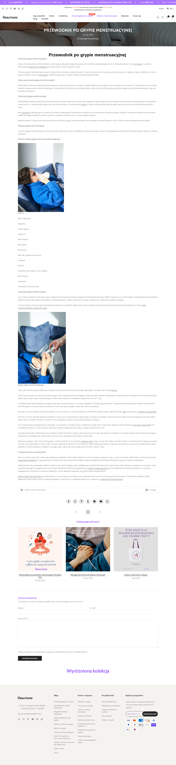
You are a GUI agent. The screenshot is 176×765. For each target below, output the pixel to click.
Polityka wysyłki (84, 702)
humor (114, 390)
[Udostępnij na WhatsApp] (107, 501)
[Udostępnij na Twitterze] (75, 501)
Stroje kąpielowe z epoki (83, 15)
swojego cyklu (87, 441)
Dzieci (51, 16)
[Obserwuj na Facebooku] (3, 8)
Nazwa (21, 608)
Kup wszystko (39, 16)
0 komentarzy (93, 39)
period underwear (38, 490)
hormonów (43, 75)
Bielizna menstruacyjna (107, 16)
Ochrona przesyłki (85, 706)
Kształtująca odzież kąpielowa (62, 706)
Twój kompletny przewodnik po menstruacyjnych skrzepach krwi (40, 576)
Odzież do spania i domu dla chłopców (62, 737)
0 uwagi (152, 490)
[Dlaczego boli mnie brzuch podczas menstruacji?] (76, 512)
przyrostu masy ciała (141, 425)
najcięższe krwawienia (27, 460)
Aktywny (125, 16)
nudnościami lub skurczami (111, 479)
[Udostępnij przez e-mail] (101, 501)
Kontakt (44, 19)
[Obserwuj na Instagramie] (7, 8)
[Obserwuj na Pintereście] (11, 8)
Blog (35, 19)
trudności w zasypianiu (146, 411)
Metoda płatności (109, 702)
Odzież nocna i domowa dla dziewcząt (64, 743)
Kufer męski (59, 749)
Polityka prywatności (86, 720)
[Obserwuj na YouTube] (15, 8)
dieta (83, 104)
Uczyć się (137, 16)
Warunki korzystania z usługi (87, 731)
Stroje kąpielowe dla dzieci (62, 719)
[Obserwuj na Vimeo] (19, 8)
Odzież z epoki (108, 720)
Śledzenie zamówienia (111, 706)
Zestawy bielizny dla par (64, 732)
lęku (124, 411)
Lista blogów (107, 716)
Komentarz (23, 618)
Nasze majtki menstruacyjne (30, 476)
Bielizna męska (60, 728)
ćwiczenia (25, 112)
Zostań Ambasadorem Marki (87, 741)
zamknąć (172, 2)
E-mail (93, 608)
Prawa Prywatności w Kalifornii (86, 725)
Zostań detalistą (84, 736)
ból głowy (138, 64)
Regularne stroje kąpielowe (60, 713)
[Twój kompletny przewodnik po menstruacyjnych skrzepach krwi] (100, 512)
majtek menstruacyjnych (98, 468)
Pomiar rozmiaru (85, 716)
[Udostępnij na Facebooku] (69, 501)
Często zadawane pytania (109, 711)
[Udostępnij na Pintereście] (81, 501)
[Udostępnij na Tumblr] (88, 501)
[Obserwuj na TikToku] (23, 8)
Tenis (56, 753)
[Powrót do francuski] (88, 512)
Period (27, 490)
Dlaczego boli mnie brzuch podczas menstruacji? (88, 575)
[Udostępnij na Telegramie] (94, 501)
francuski (83, 39)
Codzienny (63, 16)
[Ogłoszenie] (33, 2)
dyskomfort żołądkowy (38, 67)
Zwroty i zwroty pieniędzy (84, 711)
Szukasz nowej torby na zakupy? (136, 575)
